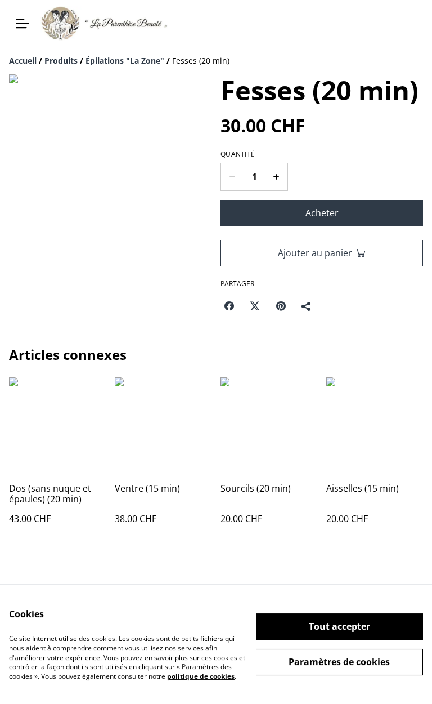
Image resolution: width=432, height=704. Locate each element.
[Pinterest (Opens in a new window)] (280, 305)
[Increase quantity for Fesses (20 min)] (276, 177)
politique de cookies (201, 676)
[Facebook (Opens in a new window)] (228, 305)
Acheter (322, 213)
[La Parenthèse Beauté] (104, 23)
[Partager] (306, 305)
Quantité (237, 154)
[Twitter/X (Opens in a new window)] (254, 305)
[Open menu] (22, 23)
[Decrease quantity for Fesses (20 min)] (232, 177)
